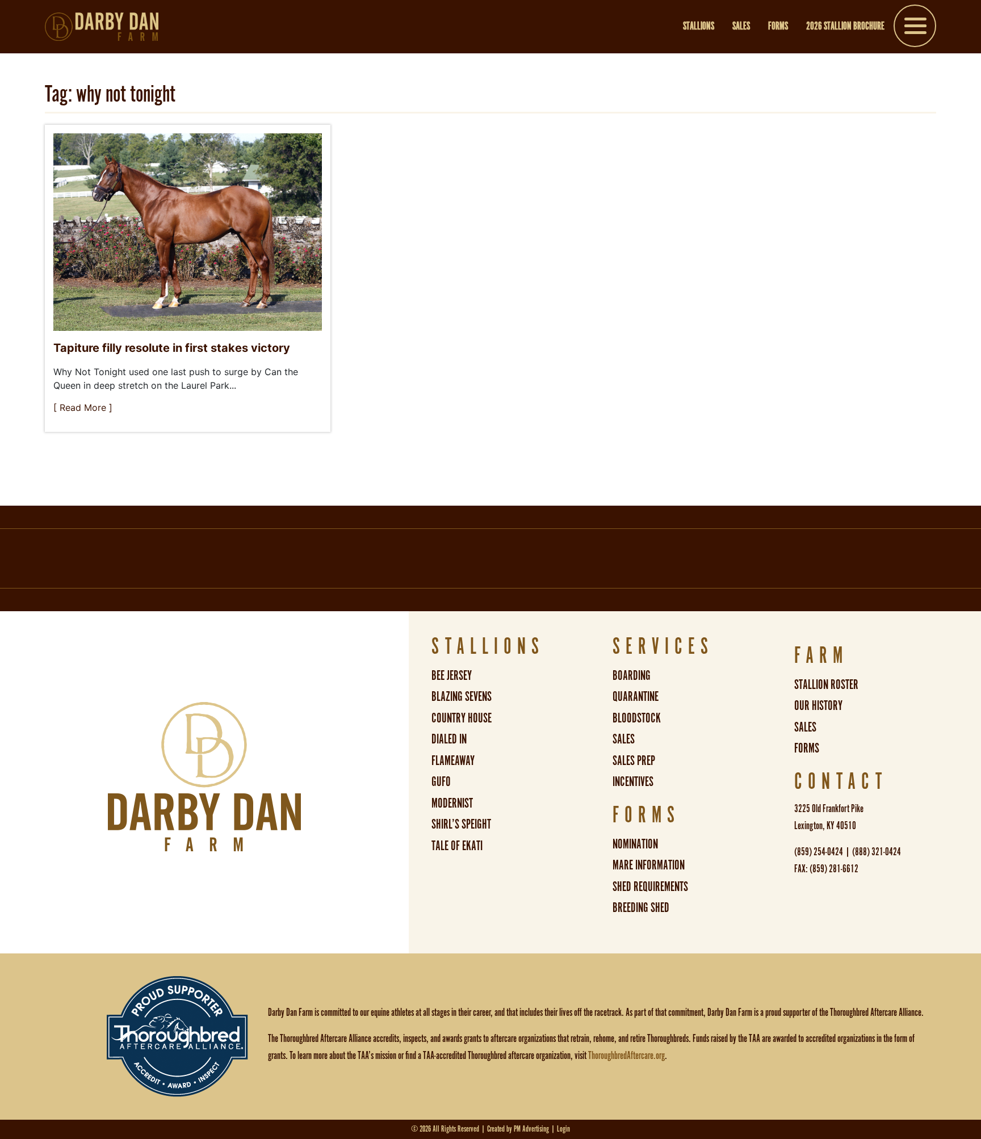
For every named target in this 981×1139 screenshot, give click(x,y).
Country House (461, 719)
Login (563, 1129)
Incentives (633, 782)
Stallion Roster (826, 685)
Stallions (698, 26)
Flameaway (453, 761)
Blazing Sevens (461, 697)
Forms (778, 26)
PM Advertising (531, 1129)
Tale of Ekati (457, 846)
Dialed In (449, 740)
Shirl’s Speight (461, 825)
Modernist (452, 804)
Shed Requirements (650, 887)
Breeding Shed (641, 908)
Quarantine (636, 697)
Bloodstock (637, 719)
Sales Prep (634, 761)
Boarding (632, 676)
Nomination (635, 845)
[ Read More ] (82, 407)
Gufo (441, 782)
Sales (741, 26)
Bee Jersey (451, 676)
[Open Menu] (915, 28)
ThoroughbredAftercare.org (626, 1056)
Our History (818, 706)
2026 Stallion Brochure (845, 26)
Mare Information (649, 866)
